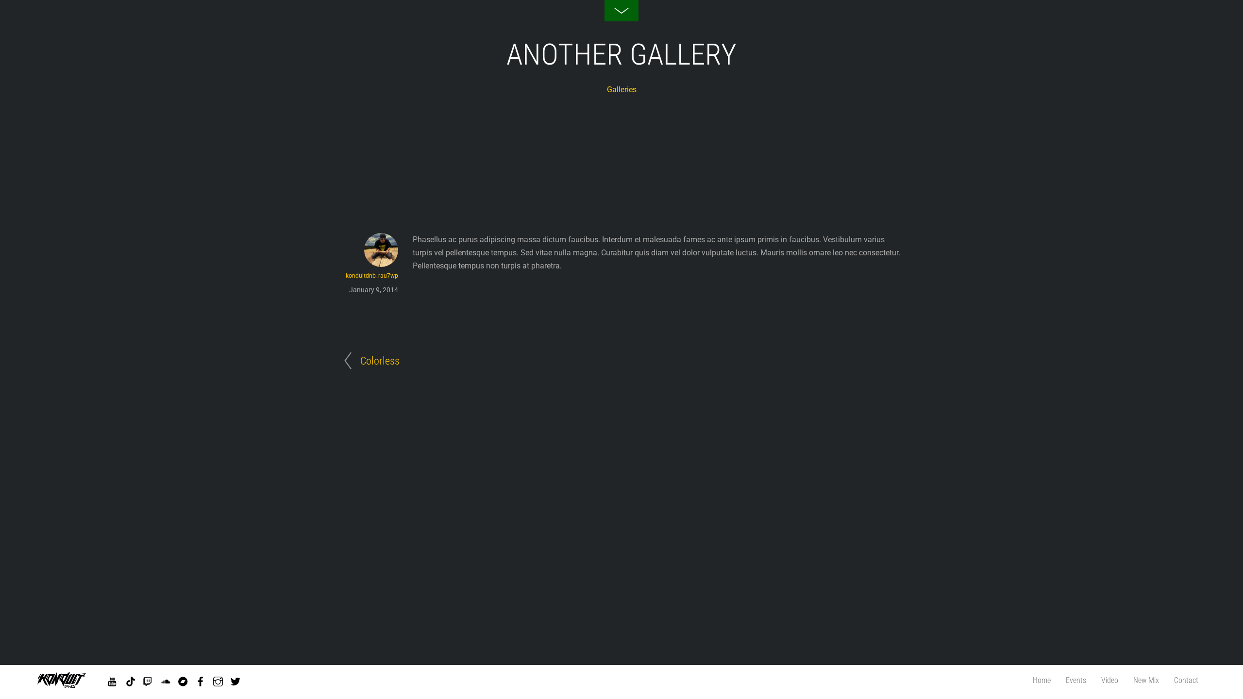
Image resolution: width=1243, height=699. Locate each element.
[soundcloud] (165, 679)
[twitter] (235, 679)
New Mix (1146, 680)
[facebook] (200, 679)
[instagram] (218, 679)
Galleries (622, 89)
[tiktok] (130, 679)
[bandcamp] (183, 679)
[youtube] (112, 679)
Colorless (380, 360)
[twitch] (148, 679)
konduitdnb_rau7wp (372, 275)
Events (1076, 680)
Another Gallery (621, 54)
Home (1042, 680)
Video (1109, 680)
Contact (1186, 680)
